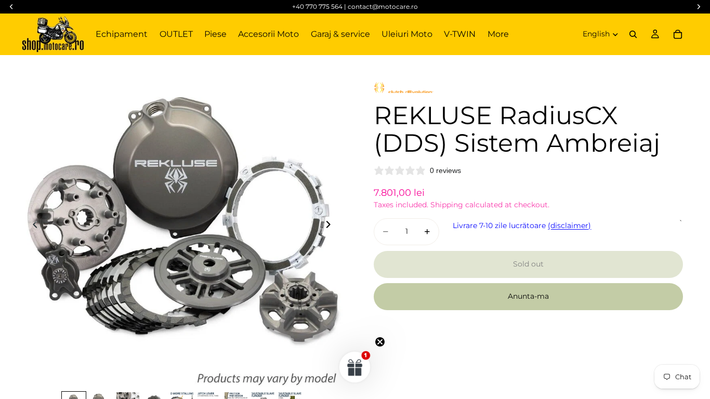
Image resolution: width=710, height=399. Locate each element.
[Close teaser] (380, 342)
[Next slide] (331, 226)
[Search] (633, 34)
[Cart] (677, 34)
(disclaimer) (569, 225)
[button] (355, 367)
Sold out (528, 264)
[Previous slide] (32, 226)
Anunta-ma (528, 296)
